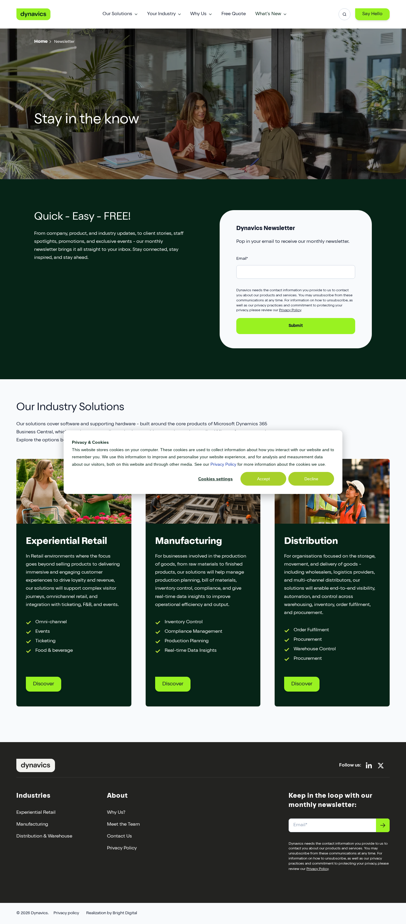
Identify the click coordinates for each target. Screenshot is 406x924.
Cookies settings (215, 478)
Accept (263, 478)
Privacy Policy (223, 464)
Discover (43, 684)
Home (41, 42)
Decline (311, 478)
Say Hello (372, 14)
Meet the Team (123, 824)
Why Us (198, 14)
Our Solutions (117, 14)
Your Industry (161, 14)
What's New (268, 14)
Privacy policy (66, 913)
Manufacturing (32, 824)
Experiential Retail (36, 812)
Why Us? (116, 812)
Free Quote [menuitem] (233, 14)
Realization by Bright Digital (111, 913)
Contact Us (119, 836)
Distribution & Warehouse (44, 836)
